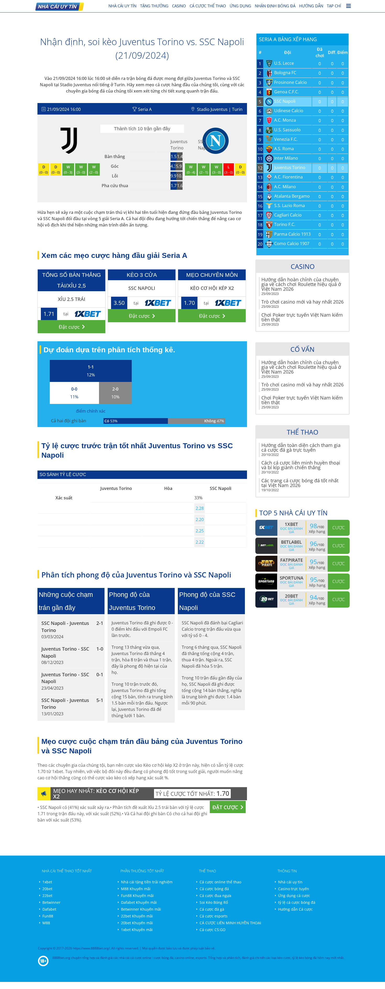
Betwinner (51, 902)
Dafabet (49, 909)
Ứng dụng (240, 5)
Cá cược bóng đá (214, 888)
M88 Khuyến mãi (136, 888)
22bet (47, 895)
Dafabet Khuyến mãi (139, 902)
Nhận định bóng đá (275, 5)
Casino (179, 5)
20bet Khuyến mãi (137, 922)
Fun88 (47, 916)
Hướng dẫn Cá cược (295, 909)
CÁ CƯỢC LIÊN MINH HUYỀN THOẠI (230, 922)
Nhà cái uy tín (290, 881)
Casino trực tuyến (293, 888)
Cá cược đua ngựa (215, 895)
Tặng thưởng (154, 5)
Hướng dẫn (311, 5)
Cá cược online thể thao (220, 881)
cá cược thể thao (208, 5)
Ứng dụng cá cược (294, 895)
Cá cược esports (214, 916)
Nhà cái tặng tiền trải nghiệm (147, 881)
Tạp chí (334, 5)
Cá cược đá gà (212, 909)
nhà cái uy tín (122, 5)
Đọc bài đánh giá (291, 530)
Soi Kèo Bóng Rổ (214, 902)
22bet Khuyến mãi (137, 916)
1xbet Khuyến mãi (137, 929)
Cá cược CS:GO (213, 929)
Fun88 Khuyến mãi (137, 895)
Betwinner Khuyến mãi (141, 909)
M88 (46, 922)
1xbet (47, 881)
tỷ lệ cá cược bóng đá (296, 902)
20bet (47, 888)
